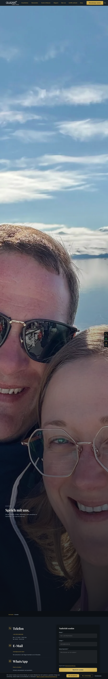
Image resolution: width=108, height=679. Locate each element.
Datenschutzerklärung (70, 665)
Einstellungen (98, 675)
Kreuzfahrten (24, 2)
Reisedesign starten (95, 3)
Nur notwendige (86, 675)
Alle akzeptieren (72, 675)
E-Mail (61, 640)
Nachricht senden (78, 670)
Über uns (63, 2)
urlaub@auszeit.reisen (18, 651)
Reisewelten (34, 2)
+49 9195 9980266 (18, 634)
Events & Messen (45, 2)
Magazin (56, 2)
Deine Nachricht (63, 649)
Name (61, 632)
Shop (81, 2)
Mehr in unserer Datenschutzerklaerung (47, 676)
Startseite (10, 614)
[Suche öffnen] (105, 3)
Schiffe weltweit (73, 2)
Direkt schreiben (17, 667)
